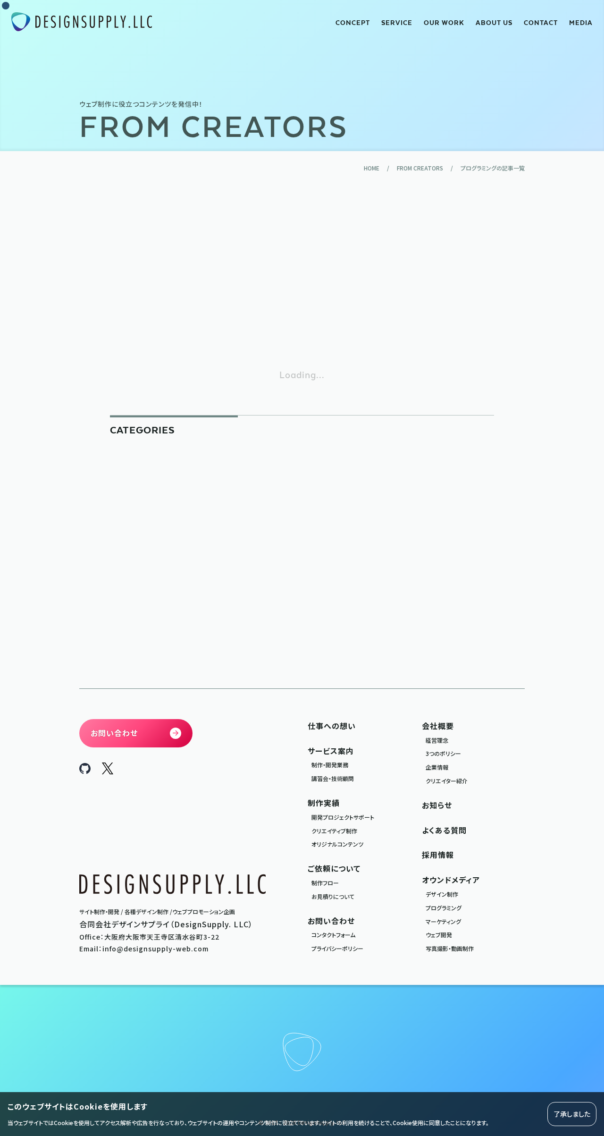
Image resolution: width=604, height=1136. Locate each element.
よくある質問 (444, 830)
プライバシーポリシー (337, 948)
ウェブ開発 (439, 935)
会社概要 (438, 725)
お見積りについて (332, 896)
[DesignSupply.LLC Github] (85, 770)
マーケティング (443, 921)
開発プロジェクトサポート (342, 817)
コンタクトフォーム (333, 935)
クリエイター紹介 (447, 781)
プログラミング (443, 908)
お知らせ (437, 805)
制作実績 (324, 802)
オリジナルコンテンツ (337, 844)
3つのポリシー (443, 753)
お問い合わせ (331, 920)
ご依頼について (334, 868)
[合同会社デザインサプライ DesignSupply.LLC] (81, 22)
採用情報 (438, 854)
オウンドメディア (451, 879)
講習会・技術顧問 (332, 778)
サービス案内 (331, 750)
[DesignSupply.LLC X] (107, 771)
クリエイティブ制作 (334, 831)
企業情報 (437, 767)
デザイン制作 (442, 894)
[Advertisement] (302, 270)
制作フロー (325, 883)
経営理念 (437, 740)
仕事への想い (332, 725)
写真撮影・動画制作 (450, 948)
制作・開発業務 (329, 765)
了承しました (572, 1114)
